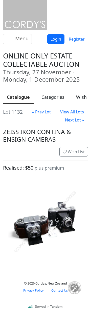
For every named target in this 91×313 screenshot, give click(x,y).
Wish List (76, 151)
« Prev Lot (41, 112)
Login (56, 39)
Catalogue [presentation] (18, 97)
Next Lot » (74, 120)
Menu (21, 38)
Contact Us (59, 290)
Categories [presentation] (52, 97)
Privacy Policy (33, 290)
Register (77, 39)
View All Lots (72, 112)
